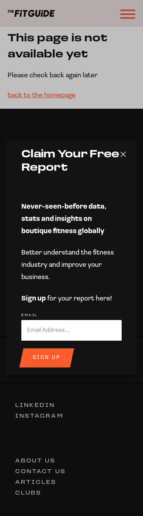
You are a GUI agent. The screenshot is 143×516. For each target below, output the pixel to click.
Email (29, 315)
